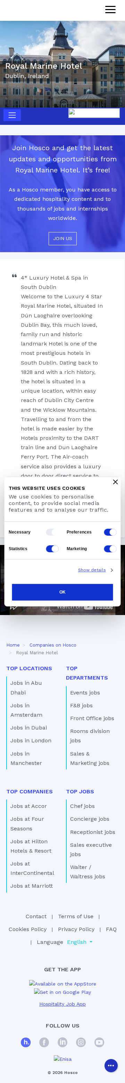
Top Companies (29, 791)
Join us (62, 238)
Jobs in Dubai (28, 727)
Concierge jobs (89, 819)
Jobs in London (30, 740)
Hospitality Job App (62, 1004)
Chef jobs (82, 806)
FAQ (111, 929)
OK (62, 592)
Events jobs (85, 692)
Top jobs (80, 791)
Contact (36, 916)
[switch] (110, 532)
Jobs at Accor (28, 806)
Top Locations (29, 668)
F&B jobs (81, 705)
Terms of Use (75, 916)
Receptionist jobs (92, 832)
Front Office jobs (92, 718)
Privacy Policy (76, 929)
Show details (92, 570)
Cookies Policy (28, 929)
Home (13, 645)
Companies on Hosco (53, 645)
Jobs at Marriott (31, 885)
